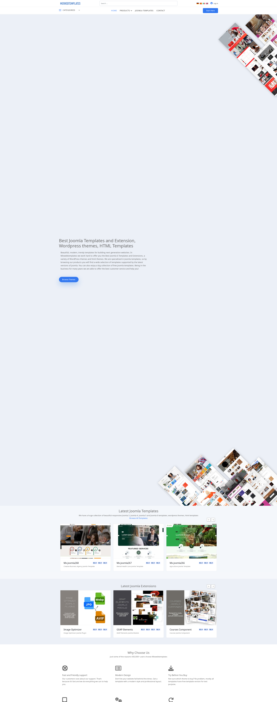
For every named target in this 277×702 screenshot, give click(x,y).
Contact (160, 10)
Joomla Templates (144, 10)
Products (125, 10)
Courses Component (153, 629)
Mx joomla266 (136, 562)
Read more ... (98, 535)
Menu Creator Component (209, 629)
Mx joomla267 (83, 562)
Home (114, 10)
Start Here (210, 10)
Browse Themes (68, 279)
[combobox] (138, 3)
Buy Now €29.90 (98, 547)
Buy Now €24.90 (111, 614)
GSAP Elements (97, 629)
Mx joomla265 (189, 562)
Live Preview (98, 541)
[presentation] (208, 519)
